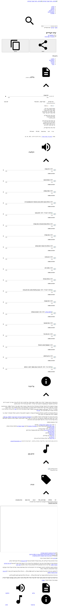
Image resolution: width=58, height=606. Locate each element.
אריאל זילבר (51, 428)
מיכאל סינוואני (51, 431)
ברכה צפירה (36, 223)
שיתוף (43, 51)
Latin (49, 131)
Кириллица (43, 131)
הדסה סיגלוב (38, 245)
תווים (52, 63)
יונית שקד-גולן (47, 334)
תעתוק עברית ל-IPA (38, 554)
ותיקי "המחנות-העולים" (36, 311)
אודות (50, 555)
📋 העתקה (46, 105)
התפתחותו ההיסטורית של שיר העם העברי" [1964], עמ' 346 (17, 417)
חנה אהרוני (47, 256)
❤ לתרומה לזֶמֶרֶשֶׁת (53, 503)
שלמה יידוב (47, 267)
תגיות (53, 64)
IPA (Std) (37, 131)
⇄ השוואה (6, 101)
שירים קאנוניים (19, 499)
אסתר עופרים (47, 190)
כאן (15, 409)
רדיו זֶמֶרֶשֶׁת (53, 554)
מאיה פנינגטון (47, 323)
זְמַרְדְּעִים (31, 554)
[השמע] (3, 170)
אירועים (52, 9)
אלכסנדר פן (50, 35)
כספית (43, 580)
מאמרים (52, 13)
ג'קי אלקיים (51, 437)
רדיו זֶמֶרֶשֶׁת (51, 10)
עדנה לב (52, 427)
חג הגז (34, 499)
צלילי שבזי (52, 438)
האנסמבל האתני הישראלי (44, 345)
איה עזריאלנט (47, 356)
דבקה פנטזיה (47, 300)
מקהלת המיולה (46, 278)
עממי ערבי (47, 36)
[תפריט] (56, 3)
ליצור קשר (18, 564)
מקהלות (50, 499)
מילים (52, 59)
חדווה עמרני (51, 434)
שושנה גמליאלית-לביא (35, 289)
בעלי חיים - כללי (41, 499)
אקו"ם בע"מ (24, 561)
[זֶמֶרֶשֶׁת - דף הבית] (55, 558)
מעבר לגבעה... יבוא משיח (39, 101)
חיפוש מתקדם (51, 12)
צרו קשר (46, 555)
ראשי (56, 27)
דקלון (53, 435)
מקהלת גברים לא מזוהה (44, 223)
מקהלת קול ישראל (46, 245)
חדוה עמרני (46, 95)
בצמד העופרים (20, 426)
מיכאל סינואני (47, 179)
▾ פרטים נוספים (51, 173)
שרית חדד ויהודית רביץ (49, 430)
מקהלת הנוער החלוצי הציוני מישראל (42, 201)
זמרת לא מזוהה (26, 289)
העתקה (15, 51)
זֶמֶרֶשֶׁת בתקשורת (36, 555)
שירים (53, 6)
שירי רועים (27, 499)
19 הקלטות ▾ (51, 96)
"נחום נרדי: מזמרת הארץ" (46, 136)
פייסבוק (42, 555)
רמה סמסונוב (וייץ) (29, 201)
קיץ (55, 499)
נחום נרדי (52, 36)
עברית (53, 131)
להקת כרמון (37, 212)
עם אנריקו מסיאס (32, 426)
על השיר (52, 61)
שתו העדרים (50, 101)
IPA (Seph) (32, 131)
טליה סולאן (51, 433)
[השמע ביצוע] (5, 96)
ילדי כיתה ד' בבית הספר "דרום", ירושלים (33, 367)
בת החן (38, 410)
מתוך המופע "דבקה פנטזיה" (45, 424)
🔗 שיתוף (52, 105)
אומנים (52, 8)
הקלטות (51, 60)
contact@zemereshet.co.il (15, 441)
